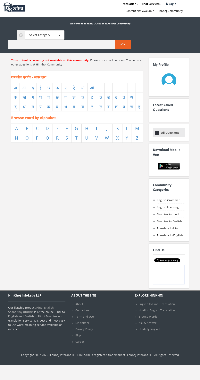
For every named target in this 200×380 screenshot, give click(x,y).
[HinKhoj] (14, 7)
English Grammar (168, 200)
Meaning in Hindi (168, 214)
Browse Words (148, 316)
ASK (122, 44)
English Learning (168, 207)
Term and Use (84, 316)
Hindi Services (150, 4)
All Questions (170, 132)
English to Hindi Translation (157, 304)
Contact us (82, 310)
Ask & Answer (147, 323)
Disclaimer (82, 323)
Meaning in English (169, 221)
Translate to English (170, 235)
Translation (128, 4)
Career (79, 341)
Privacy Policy (84, 329)
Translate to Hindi (168, 228)
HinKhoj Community (49, 64)
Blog (78, 335)
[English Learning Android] (169, 166)
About (79, 304)
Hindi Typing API (149, 329)
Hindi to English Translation (157, 310)
